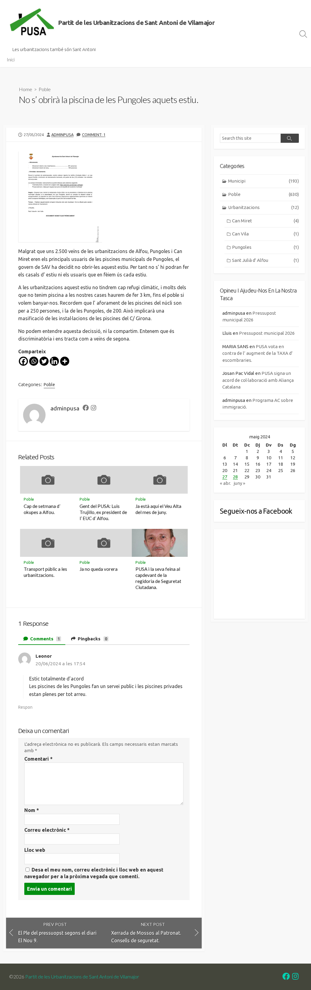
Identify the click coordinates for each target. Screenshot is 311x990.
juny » (239, 483)
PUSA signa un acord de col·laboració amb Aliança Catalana (258, 380)
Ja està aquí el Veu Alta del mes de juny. (158, 509)
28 (235, 476)
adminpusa (62, 134)
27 (224, 476)
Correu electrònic (47, 830)
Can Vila (265, 233)
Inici (11, 59)
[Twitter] (44, 361)
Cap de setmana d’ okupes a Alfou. (42, 509)
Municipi (263, 180)
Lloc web (34, 850)
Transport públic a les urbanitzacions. (45, 572)
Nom (31, 810)
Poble (45, 89)
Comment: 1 (93, 134)
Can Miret (265, 220)
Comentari (38, 759)
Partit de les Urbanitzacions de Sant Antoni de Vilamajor (82, 976)
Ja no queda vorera (99, 569)
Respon (25, 707)
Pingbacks (92, 638)
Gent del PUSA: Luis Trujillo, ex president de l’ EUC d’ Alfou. (103, 512)
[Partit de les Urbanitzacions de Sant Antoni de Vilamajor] (32, 23)
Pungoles (265, 247)
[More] (64, 361)
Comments (44, 638)
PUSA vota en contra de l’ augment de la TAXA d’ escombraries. (257, 353)
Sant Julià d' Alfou (265, 260)
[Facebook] (23, 361)
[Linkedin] (54, 361)
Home (25, 89)
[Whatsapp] (33, 361)
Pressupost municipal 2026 (267, 333)
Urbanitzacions (263, 207)
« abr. (225, 483)
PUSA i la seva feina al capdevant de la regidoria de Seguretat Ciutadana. (158, 578)
